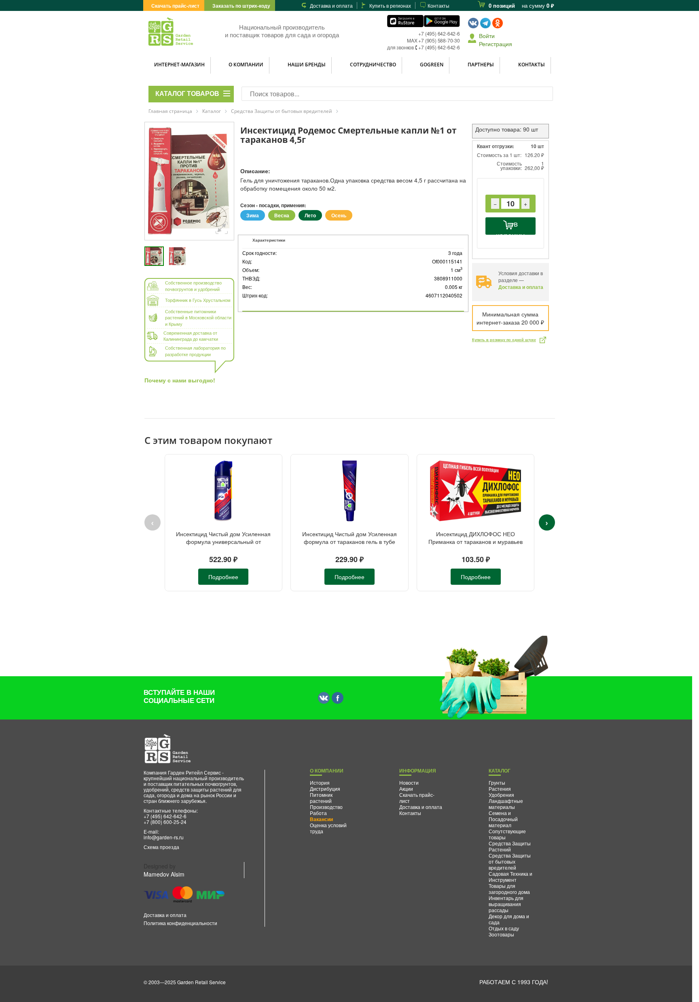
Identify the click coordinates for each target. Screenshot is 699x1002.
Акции (406, 788)
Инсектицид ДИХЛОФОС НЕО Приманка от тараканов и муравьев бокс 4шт (475, 542)
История (320, 782)
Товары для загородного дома (509, 888)
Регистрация (495, 44)
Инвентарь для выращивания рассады (506, 903)
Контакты (438, 5)
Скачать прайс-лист (175, 5)
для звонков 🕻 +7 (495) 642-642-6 (423, 47)
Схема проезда (161, 847)
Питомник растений (321, 797)
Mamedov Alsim (164, 874)
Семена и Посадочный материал (503, 818)
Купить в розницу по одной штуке (504, 339)
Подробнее (223, 577)
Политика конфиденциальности (180, 922)
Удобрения (501, 794)
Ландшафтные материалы (506, 803)
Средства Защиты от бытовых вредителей (510, 861)
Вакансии (321, 819)
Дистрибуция (325, 788)
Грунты (497, 782)
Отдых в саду (504, 928)
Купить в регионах (390, 5)
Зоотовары (501, 934)
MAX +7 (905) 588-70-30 (433, 40)
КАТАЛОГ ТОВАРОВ (187, 93)
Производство (326, 806)
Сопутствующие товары (507, 834)
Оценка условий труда (328, 828)
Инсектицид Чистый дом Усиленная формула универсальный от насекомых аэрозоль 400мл (223, 542)
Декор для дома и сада (509, 919)
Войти (487, 36)
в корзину (510, 226)
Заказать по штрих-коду (241, 5)
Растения (500, 788)
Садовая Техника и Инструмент (510, 876)
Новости (409, 782)
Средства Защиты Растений (510, 846)
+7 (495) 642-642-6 (439, 33)
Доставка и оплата (331, 5)
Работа (318, 812)
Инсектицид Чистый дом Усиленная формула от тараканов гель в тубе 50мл (349, 542)
